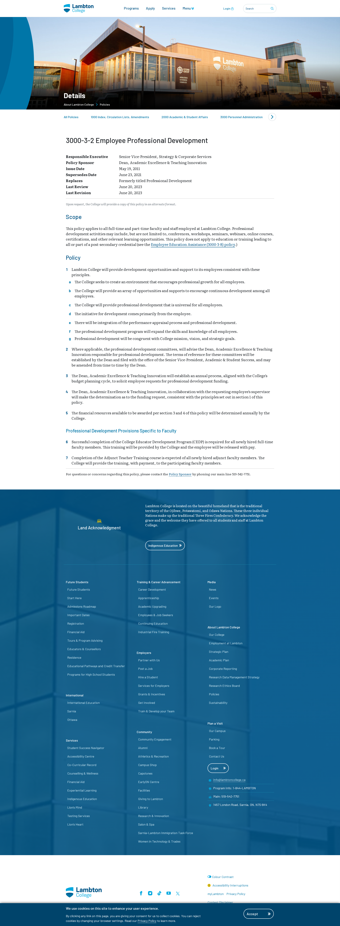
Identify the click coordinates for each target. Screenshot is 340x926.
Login (227, 8)
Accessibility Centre (80, 756)
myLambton (216, 894)
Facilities (144, 790)
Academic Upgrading (152, 606)
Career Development (152, 589)
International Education (83, 703)
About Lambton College (79, 104)
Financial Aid (76, 632)
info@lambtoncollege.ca (229, 780)
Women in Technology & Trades (159, 841)
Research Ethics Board (224, 686)
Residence (74, 657)
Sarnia (71, 711)
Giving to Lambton (150, 799)
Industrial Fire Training (153, 632)
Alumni (143, 748)
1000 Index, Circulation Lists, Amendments (120, 117)
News (212, 589)
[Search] (272, 8)
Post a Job (145, 669)
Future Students (78, 589)
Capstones (145, 773)
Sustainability (218, 703)
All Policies (71, 117)
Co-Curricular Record (82, 765)
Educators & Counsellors (84, 649)
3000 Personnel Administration (241, 117)
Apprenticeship (148, 598)
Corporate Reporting (223, 669)
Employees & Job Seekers (155, 615)
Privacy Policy (147, 921)
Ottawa (72, 720)
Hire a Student (148, 677)
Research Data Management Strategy (234, 677)
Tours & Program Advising (85, 640)
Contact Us (216, 756)
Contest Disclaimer (220, 902)
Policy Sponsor (180, 474)
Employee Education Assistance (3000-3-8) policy (193, 244)
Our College (216, 635)
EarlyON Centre (148, 782)
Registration (75, 623)
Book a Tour (217, 748)
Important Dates (78, 615)
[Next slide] (272, 117)
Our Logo (215, 606)
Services (168, 8)
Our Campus (217, 731)
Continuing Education (153, 623)
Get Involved (146, 703)
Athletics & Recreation (153, 756)
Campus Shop (147, 765)
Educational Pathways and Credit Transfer (96, 666)
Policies (105, 104)
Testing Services (78, 816)
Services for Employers (153, 686)
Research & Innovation (153, 816)
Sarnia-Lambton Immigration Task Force (165, 833)
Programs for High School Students (91, 674)
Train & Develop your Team (156, 711)
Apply (150, 8)
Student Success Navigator (85, 748)
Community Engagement (154, 739)
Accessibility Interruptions (230, 885)
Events (214, 598)
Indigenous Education (163, 545)
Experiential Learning (82, 790)
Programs (131, 8)
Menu (187, 8)
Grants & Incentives (151, 694)
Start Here (74, 598)
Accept (252, 914)
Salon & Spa (146, 824)
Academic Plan (219, 660)
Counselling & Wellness (82, 773)
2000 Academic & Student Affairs (185, 117)
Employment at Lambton (225, 643)
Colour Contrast (223, 877)
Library (143, 807)
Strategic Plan (218, 652)
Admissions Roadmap (81, 606)
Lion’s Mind (74, 807)
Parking (214, 739)
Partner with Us (149, 660)
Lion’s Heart (75, 824)
